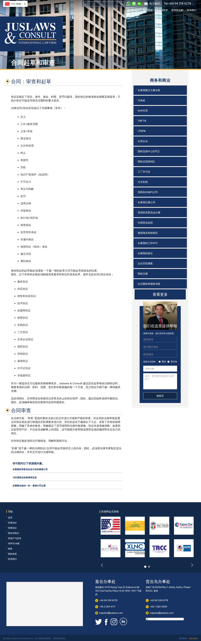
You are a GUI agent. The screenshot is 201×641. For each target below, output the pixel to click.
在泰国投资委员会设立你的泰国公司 (30, 469)
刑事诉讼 (12, 528)
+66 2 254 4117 (107, 606)
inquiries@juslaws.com (111, 613)
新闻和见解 (177, 10)
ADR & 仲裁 (13, 543)
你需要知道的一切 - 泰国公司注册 (29, 485)
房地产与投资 (14, 538)
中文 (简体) (16, 4)
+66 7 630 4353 (158, 606)
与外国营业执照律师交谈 (25, 477)
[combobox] (15, 4)
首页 (10, 517)
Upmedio (193, 638)
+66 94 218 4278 (108, 600)
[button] (135, 11)
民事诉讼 (12, 522)
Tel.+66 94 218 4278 (177, 3)
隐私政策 (12, 553)
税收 (10, 548)
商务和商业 (13, 533)
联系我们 (191, 10)
